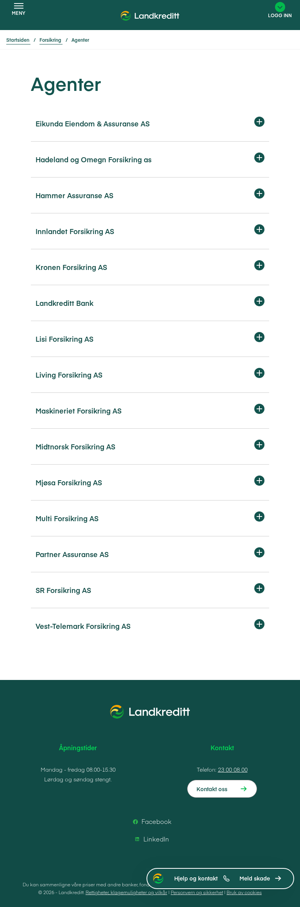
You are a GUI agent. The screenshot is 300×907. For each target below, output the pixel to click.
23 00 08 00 (233, 769)
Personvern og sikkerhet (197, 892)
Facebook (156, 821)
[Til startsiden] (150, 17)
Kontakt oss (211, 789)
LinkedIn (156, 838)
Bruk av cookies (244, 892)
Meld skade (254, 878)
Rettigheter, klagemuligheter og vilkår (126, 892)
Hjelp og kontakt (196, 878)
